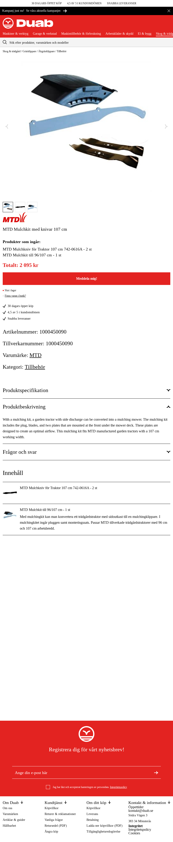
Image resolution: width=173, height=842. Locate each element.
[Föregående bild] (7, 127)
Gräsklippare (29, 51)
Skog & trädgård (11, 51)
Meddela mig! (86, 278)
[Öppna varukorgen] (166, 25)
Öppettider (135, 807)
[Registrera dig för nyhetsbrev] (156, 772)
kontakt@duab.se (140, 811)
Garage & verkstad (45, 33)
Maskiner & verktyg (15, 33)
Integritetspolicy (118, 787)
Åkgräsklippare (46, 51)
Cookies (134, 833)
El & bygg (144, 33)
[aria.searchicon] (4, 42)
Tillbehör (61, 51)
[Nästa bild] (166, 127)
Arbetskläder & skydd (119, 33)
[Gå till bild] (8, 207)
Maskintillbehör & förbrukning (81, 33)
